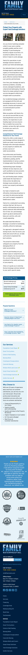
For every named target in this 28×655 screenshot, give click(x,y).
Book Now (6, 612)
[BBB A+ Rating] (21, 508)
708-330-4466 (7, 15)
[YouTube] (16, 591)
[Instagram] (10, 591)
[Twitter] (7, 591)
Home (5, 22)
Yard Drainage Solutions (10, 375)
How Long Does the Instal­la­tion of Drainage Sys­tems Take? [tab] (13, 332)
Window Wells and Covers (10, 368)
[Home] (14, 5)
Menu (24, 15)
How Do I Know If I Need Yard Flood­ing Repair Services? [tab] (13, 317)
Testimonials (7, 615)
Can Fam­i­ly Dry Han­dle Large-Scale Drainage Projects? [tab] (13, 325)
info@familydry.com (9, 573)
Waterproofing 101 (8, 609)
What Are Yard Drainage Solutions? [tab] (10, 310)
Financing (6, 602)
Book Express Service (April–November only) (14, 294)
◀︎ (2, 471)
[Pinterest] (13, 591)
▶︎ (27, 471)
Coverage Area (7, 606)
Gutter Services (8, 378)
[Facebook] (4, 591)
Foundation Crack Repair (10, 348)
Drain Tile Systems (8, 351)
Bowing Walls (7, 358)
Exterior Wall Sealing (9, 355)
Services (12, 22)
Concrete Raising (8, 364)
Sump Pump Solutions (9, 371)
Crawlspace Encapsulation (11, 361)
